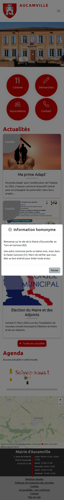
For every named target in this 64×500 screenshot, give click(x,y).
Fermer (54, 270)
